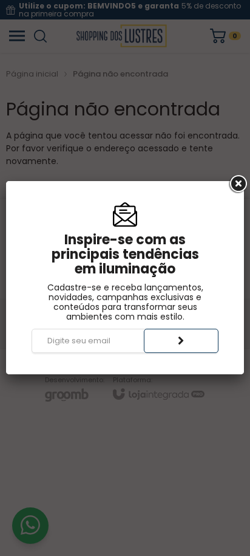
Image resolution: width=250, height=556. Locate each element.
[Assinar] (181, 341)
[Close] (237, 184)
